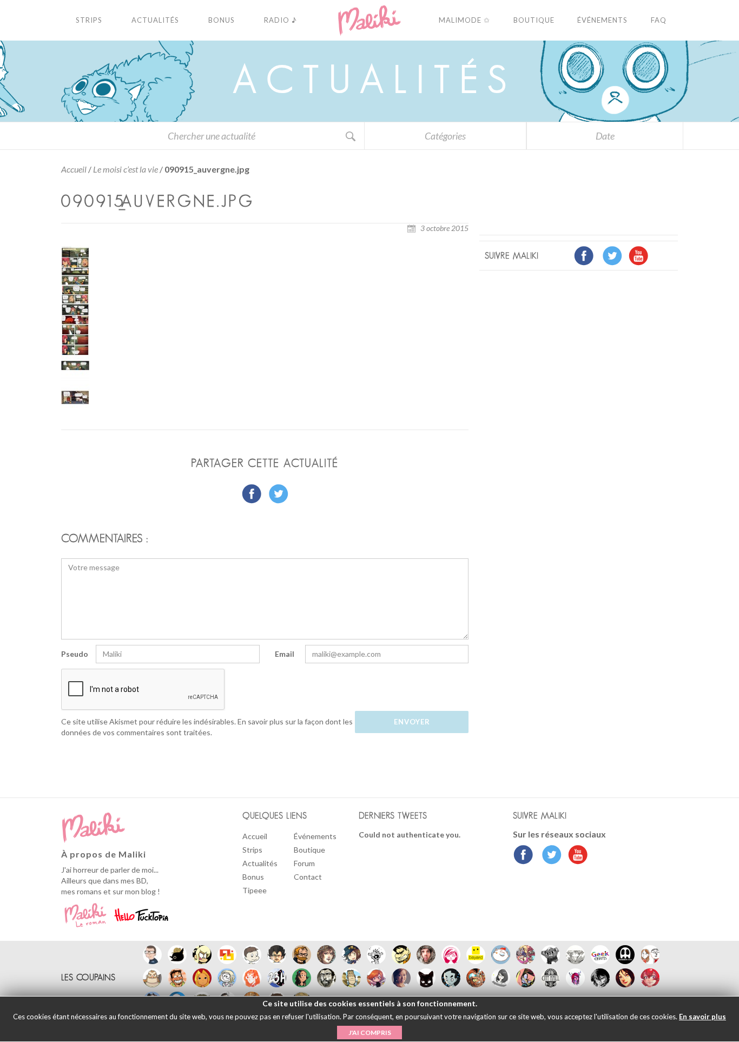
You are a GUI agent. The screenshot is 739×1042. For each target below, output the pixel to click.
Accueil (74, 169)
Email (284, 653)
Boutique (309, 849)
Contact (308, 876)
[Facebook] (523, 856)
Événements (315, 836)
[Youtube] (575, 856)
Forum (304, 863)
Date (605, 136)
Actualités (260, 863)
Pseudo (74, 653)
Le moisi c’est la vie (125, 169)
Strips (252, 849)
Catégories (445, 136)
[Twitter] (549, 856)
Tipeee (254, 890)
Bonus (253, 876)
